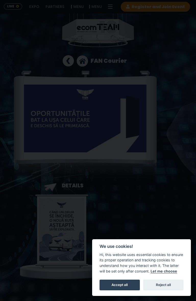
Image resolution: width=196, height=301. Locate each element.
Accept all (120, 285)
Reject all (163, 285)
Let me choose (164, 271)
